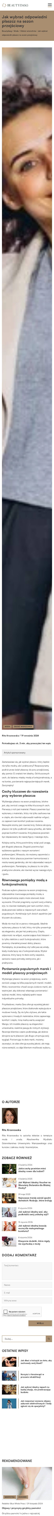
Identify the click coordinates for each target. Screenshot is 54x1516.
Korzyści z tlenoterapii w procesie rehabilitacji (32, 1375)
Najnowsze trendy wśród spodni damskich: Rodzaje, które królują (35, 1199)
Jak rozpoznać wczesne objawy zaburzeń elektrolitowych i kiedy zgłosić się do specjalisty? (36, 1403)
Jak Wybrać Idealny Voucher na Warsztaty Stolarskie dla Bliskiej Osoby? (34, 1185)
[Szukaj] (49, 1338)
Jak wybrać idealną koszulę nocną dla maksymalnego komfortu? (32, 1228)
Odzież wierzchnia (23, 727)
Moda (7, 727)
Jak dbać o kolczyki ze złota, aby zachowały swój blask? (36, 1361)
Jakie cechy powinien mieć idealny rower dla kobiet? (32, 1170)
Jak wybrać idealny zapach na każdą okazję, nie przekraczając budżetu (36, 1389)
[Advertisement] (27, 1074)
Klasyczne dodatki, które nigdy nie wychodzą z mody (34, 1242)
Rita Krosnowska (10, 736)
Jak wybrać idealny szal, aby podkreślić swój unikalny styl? (33, 1213)
